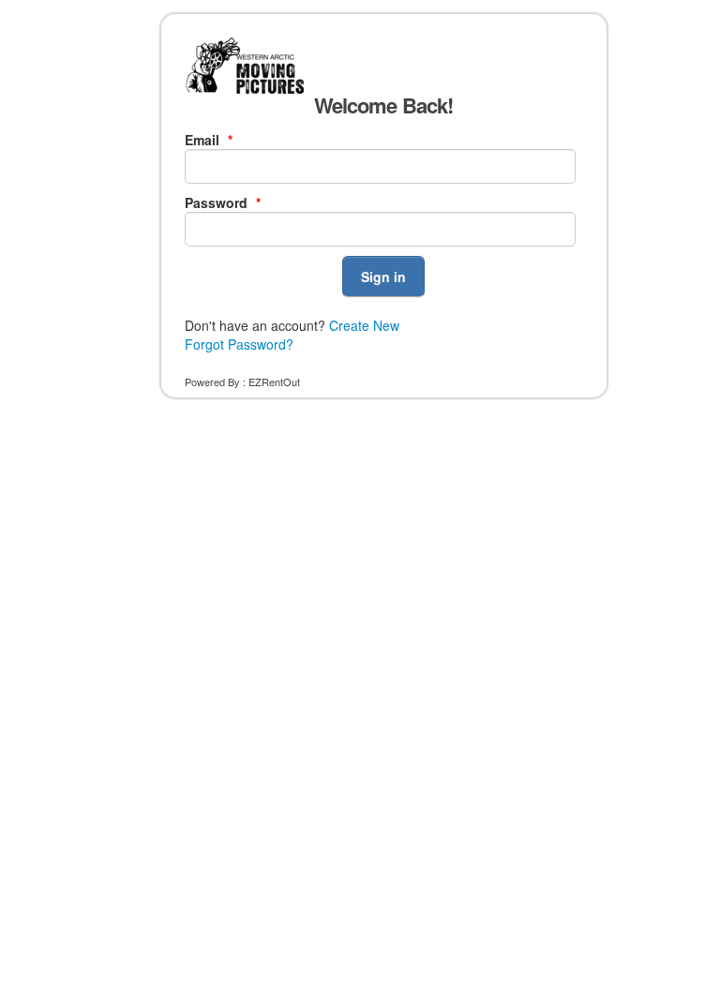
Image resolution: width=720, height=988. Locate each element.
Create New (364, 325)
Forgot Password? (239, 344)
